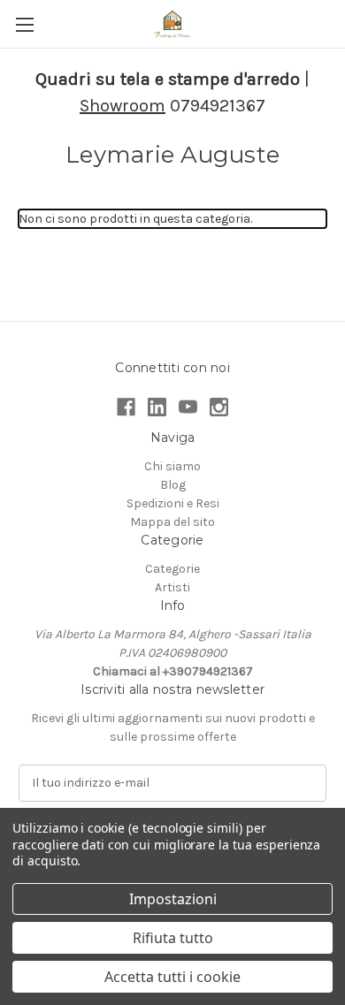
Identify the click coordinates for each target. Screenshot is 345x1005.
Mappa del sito (172, 521)
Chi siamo (172, 466)
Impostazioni (173, 899)
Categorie (172, 568)
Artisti (172, 587)
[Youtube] (188, 407)
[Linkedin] (157, 407)
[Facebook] (126, 407)
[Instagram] (219, 407)
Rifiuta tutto (173, 938)
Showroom (122, 105)
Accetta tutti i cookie (172, 976)
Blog (173, 484)
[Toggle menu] (24, 24)
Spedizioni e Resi (172, 503)
